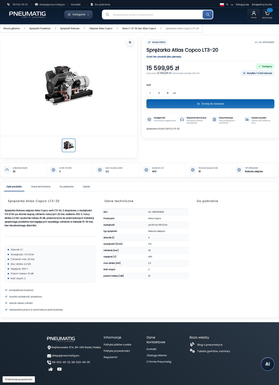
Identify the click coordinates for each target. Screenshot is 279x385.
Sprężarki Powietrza (39, 28)
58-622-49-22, (61, 362)
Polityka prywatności (117, 351)
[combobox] (157, 14)
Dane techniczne (40, 186)
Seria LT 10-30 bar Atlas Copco (139, 28)
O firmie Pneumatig (159, 362)
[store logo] (27, 15)
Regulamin (111, 357)
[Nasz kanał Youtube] (59, 370)
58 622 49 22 (20, 4)
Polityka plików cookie (117, 344)
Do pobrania (102, 4)
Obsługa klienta (157, 355)
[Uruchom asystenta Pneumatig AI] (267, 364)
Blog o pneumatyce (209, 345)
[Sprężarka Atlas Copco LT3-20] (68, 145)
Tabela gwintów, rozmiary (213, 351)
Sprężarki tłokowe (69, 28)
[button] (226, 4)
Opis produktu (14, 186)
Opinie (86, 186)
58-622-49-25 (81, 362)
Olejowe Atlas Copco (100, 28)
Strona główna (11, 28)
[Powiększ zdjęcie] (130, 42)
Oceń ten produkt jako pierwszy (163, 56)
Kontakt (75, 4)
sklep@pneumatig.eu (52, 4)
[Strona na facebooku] (50, 370)
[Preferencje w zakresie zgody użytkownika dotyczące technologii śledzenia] (19, 379)
